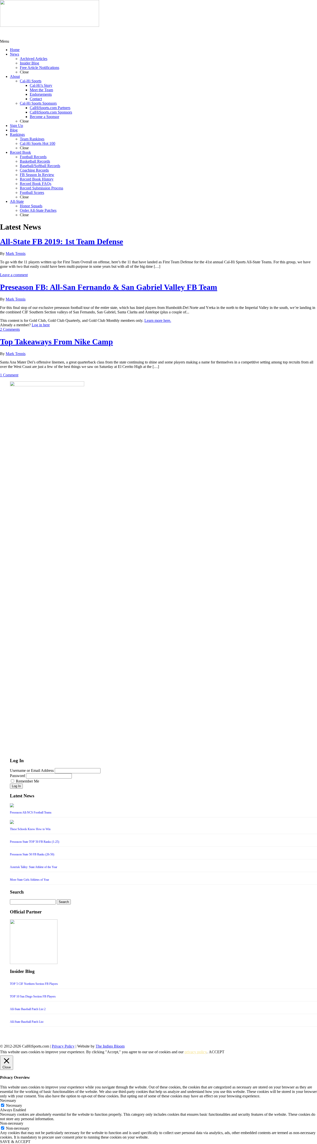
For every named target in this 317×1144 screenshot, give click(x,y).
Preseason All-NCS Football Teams (31, 812)
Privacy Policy (63, 1046)
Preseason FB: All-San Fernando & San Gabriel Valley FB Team (108, 287)
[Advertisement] (39, 33)
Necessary (14, 1105)
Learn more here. (157, 320)
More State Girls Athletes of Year (29, 879)
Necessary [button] (8, 1100)
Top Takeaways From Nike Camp (56, 341)
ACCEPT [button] (216, 1052)
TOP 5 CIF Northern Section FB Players (34, 984)
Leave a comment (14, 275)
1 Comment (9, 375)
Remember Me (27, 781)
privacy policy (196, 1052)
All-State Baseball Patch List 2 (28, 1009)
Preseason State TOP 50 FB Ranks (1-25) (34, 841)
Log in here (41, 325)
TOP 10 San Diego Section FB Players (33, 996)
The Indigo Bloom (110, 1046)
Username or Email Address (32, 770)
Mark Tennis (16, 253)
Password (17, 776)
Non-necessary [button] (11, 1123)
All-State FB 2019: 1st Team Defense (61, 241)
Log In (16, 786)
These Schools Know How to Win (30, 829)
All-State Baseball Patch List (26, 1022)
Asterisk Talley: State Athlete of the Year (33, 867)
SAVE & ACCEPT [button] (15, 1142)
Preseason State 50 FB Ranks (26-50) (32, 854)
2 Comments (10, 329)
